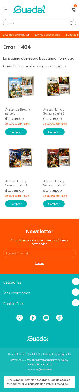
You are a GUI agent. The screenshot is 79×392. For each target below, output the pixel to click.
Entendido (61, 383)
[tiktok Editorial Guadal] (59, 318)
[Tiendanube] (39, 370)
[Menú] (6, 10)
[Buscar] (71, 23)
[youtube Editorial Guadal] (46, 318)
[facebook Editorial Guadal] (33, 318)
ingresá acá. (63, 360)
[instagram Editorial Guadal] (19, 318)
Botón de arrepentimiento (39, 364)
